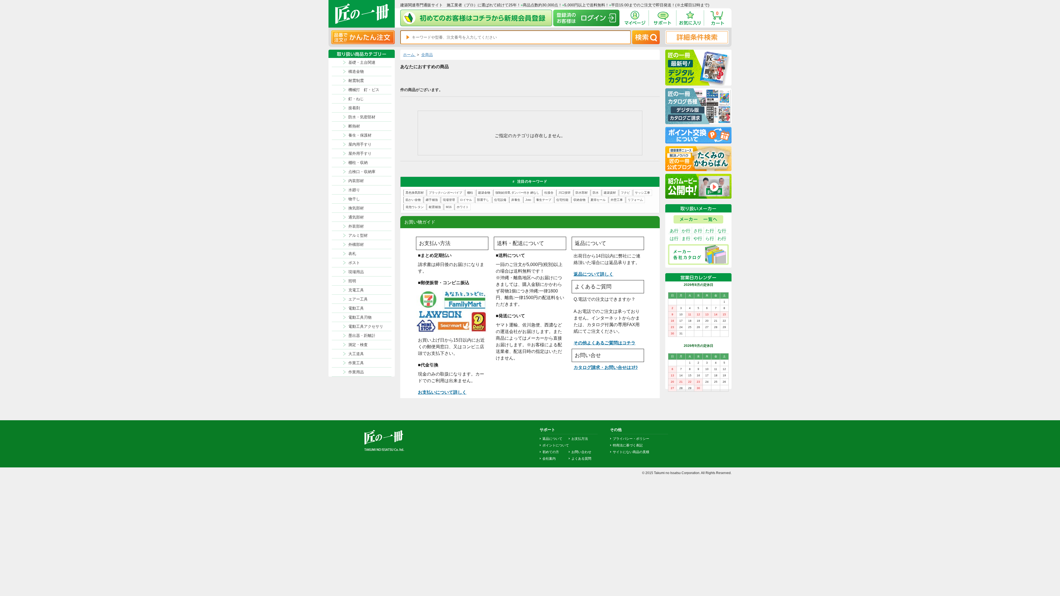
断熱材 (354, 126)
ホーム (409, 54)
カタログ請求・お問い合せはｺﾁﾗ (606, 367)
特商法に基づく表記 (628, 445)
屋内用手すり (360, 144)
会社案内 (549, 459)
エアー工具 (358, 299)
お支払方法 (579, 439)
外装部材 (356, 226)
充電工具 (356, 290)
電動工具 (356, 308)
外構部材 (356, 244)
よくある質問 (581, 459)
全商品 (427, 54)
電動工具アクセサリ (365, 326)
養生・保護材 (360, 135)
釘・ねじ (356, 99)
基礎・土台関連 (361, 62)
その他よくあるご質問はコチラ (604, 342)
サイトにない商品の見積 (631, 452)
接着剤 (354, 108)
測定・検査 (358, 344)
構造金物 (356, 71)
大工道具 (356, 354)
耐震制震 (356, 80)
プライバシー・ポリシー (631, 439)
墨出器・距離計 (361, 335)
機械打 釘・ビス (363, 89)
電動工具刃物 (360, 317)
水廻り (354, 190)
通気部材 (356, 217)
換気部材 (356, 208)
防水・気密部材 (361, 117)
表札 (352, 253)
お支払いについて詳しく (442, 392)
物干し (354, 199)
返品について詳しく (593, 274)
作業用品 (356, 372)
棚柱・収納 (358, 162)
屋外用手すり (360, 153)
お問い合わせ (581, 452)
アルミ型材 (358, 235)
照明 (352, 281)
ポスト (354, 262)
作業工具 (356, 363)
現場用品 (356, 272)
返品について (552, 439)
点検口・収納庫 (361, 171)
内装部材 (356, 181)
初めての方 (550, 452)
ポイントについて (555, 445)
